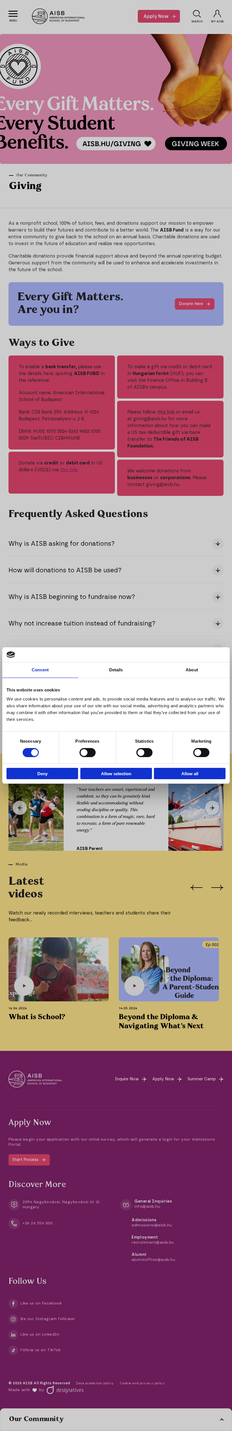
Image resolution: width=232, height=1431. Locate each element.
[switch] (88, 752)
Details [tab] (116, 669)
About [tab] (192, 669)
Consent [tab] (40, 669)
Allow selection (116, 773)
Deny (42, 773)
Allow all (189, 773)
